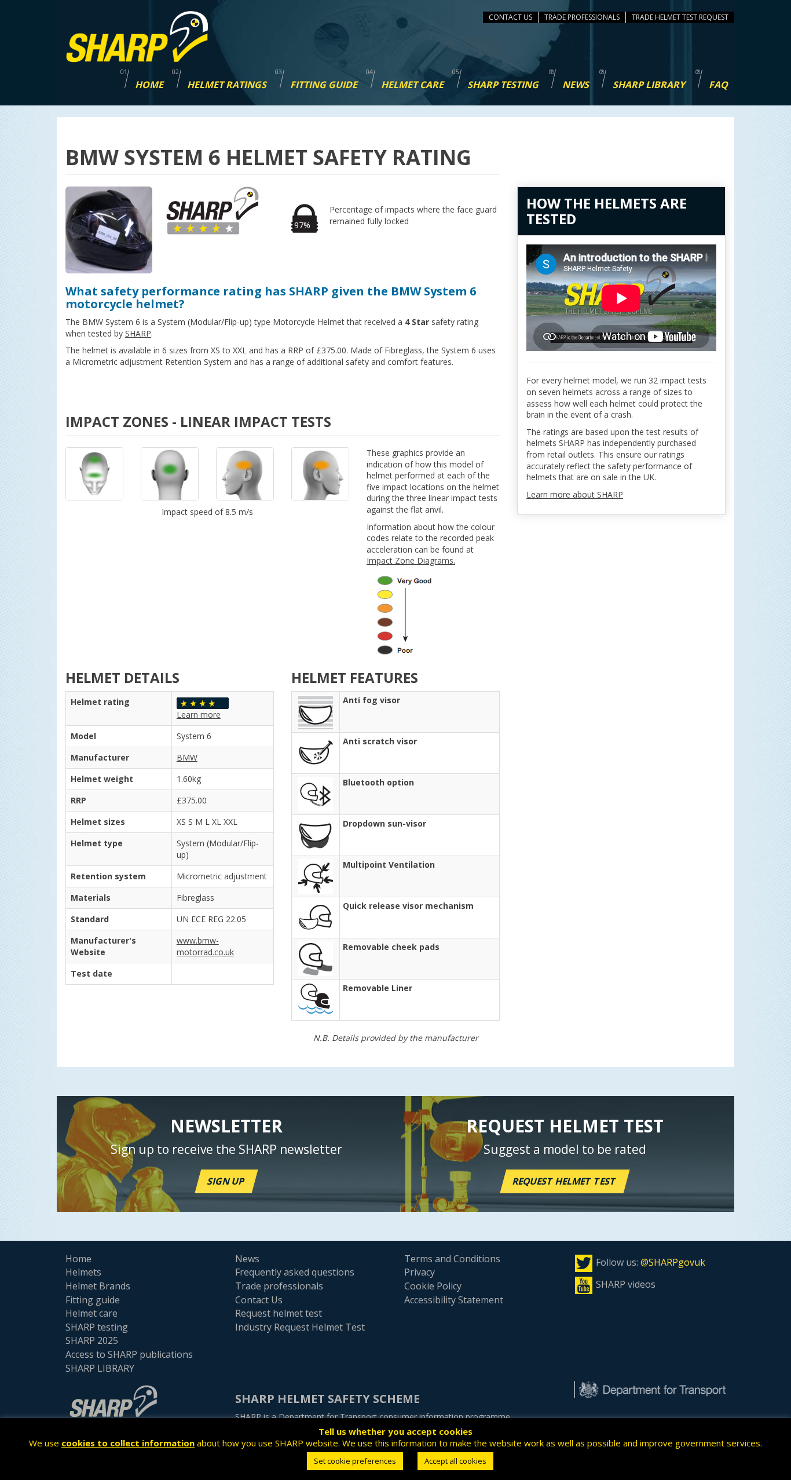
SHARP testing (96, 1327)
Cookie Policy (433, 1286)
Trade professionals (279, 1286)
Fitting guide (92, 1299)
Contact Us (510, 17)
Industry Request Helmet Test (300, 1327)
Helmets (83, 1272)
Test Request (705, 17)
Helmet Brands (97, 1286)
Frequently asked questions (294, 1272)
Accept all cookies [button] (455, 1461)
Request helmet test (564, 1181)
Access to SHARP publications (129, 1354)
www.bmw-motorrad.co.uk (205, 946)
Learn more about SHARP (574, 494)
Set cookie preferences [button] (355, 1461)
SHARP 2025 (91, 1340)
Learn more (199, 714)
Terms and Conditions (452, 1258)
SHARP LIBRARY (99, 1368)
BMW (187, 757)
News (247, 1258)
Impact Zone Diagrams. (411, 560)
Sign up (226, 1181)
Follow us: (650, 1262)
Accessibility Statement (453, 1299)
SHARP (138, 333)
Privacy (419, 1272)
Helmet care (91, 1313)
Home (78, 1258)
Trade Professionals (582, 17)
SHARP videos (625, 1284)
